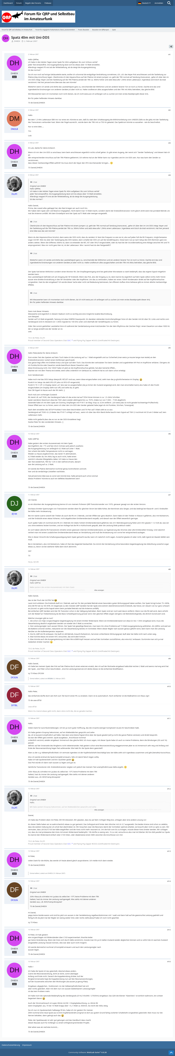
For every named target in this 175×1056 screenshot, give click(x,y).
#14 (169, 881)
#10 (169, 686)
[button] (144, 3)
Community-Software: (87, 1052)
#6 (169, 434)
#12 (169, 789)
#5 (169, 348)
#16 (169, 961)
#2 (169, 110)
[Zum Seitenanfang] (171, 1053)
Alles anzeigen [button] (99, 590)
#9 (169, 658)
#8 (169, 569)
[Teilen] (171, 46)
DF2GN (50, 679)
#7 (169, 495)
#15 (169, 929)
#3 (169, 143)
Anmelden (159, 3)
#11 (169, 718)
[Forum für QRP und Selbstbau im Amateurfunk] (87, 17)
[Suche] (169, 3)
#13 (169, 851)
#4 (169, 175)
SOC (69, 340)
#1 (169, 54)
